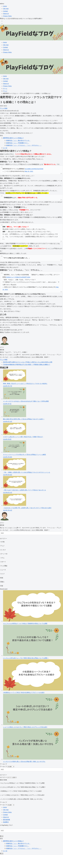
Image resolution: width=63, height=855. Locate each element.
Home (5, 6)
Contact (5, 11)
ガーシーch (3, 554)
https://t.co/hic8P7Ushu (23, 277)
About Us (6, 13)
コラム (2, 558)
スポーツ (3, 562)
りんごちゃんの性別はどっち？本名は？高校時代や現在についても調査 (22, 783)
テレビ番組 (3, 566)
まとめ (5, 148)
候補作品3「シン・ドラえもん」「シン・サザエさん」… (23, 145)
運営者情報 (6, 819)
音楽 (1, 586)
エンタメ (3, 550)
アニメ (2, 108)
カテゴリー (3, 777)
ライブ (2, 574)
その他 (2, 542)
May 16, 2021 (29, 171)
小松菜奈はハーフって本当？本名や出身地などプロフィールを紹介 (21, 791)
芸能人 (2, 582)
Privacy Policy (7, 16)
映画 (6, 108)
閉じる (1, 836)
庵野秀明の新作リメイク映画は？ (13, 138)
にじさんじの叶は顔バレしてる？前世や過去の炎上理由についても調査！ (23, 787)
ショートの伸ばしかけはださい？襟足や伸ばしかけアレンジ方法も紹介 (22, 795)
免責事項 (6, 822)
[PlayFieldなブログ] (31, 40)
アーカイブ (3, 766)
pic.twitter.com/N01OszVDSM (34, 169)
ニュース (3, 570)
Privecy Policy (7, 812)
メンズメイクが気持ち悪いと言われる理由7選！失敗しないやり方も (21, 799)
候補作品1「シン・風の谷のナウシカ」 (18, 140)
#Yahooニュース (11, 277)
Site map (6, 8)
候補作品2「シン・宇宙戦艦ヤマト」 (17, 143)
